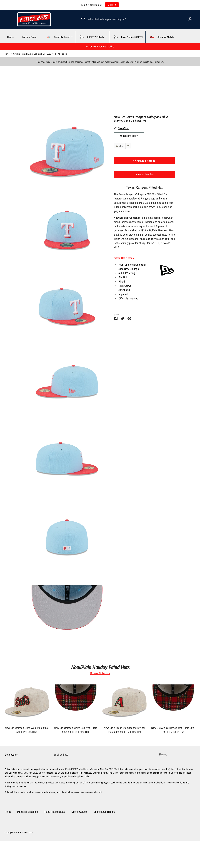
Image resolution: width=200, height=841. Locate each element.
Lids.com (112, 4)
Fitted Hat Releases (54, 812)
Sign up (163, 754)
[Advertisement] (94, 88)
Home (8, 812)
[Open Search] (83, 19)
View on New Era (144, 174)
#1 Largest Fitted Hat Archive (100, 46)
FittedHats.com (26, 832)
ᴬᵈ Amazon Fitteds (144, 160)
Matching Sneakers (27, 812)
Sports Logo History (104, 812)
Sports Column (79, 812)
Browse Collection (100, 673)
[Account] (190, 18)
